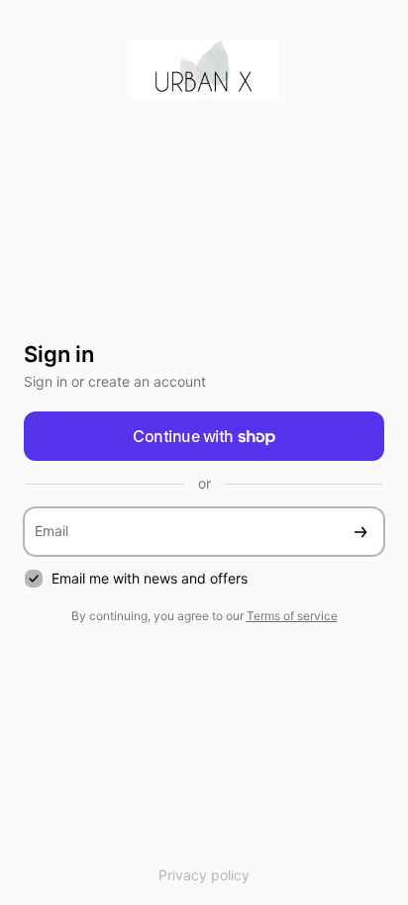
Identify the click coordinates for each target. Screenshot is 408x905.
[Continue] (360, 531)
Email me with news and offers (149, 578)
